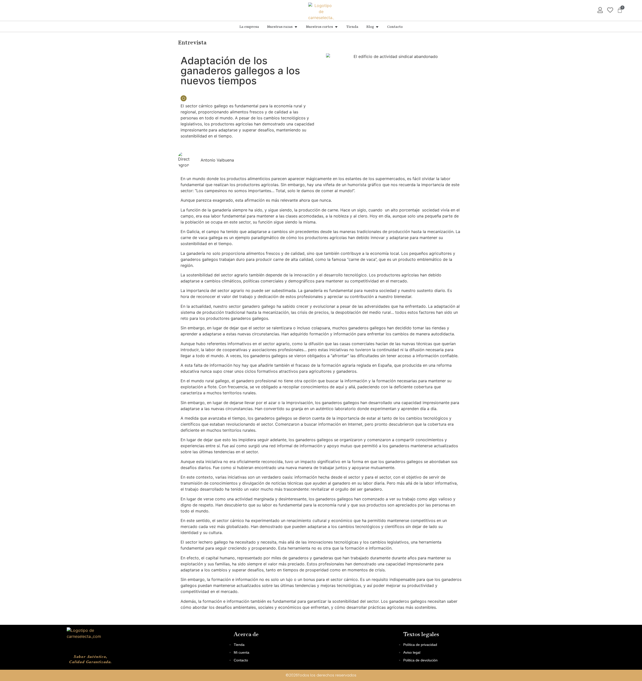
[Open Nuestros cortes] (336, 27)
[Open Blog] (377, 27)
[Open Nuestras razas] (296, 27)
